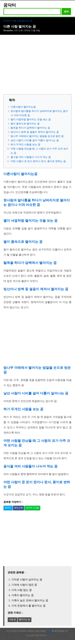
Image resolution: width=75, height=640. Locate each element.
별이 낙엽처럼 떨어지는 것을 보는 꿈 (31, 119)
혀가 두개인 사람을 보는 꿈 (25, 144)
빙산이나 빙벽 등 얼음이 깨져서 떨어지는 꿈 (35, 132)
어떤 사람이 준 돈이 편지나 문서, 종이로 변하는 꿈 (38, 161)
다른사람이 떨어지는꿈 (23, 107)
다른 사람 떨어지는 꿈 (22, 21)
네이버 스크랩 (32, 508)
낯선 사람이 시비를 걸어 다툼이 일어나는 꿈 (35, 140)
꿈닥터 (9, 5)
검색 (66, 11)
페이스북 (18, 508)
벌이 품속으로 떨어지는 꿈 (25, 123)
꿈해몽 (49, 631)
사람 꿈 (12, 619)
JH (48, 635)
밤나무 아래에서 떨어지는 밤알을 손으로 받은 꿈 (37, 136)
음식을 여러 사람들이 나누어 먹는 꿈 (31, 157)
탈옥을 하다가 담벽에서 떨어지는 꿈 (30, 128)
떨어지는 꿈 (24, 619)
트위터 (8, 508)
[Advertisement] (37, 65)
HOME (6, 21)
